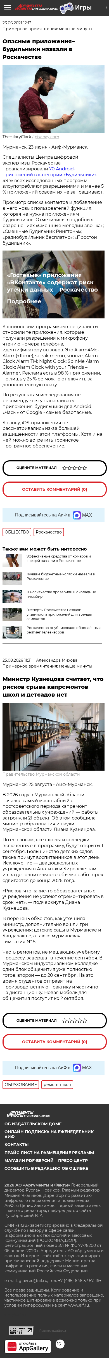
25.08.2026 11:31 (17, 660)
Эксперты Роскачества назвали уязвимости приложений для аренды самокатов (59, 614)
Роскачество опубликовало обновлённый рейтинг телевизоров (64, 630)
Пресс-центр (73, 1160)
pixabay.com (47, 136)
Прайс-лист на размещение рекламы (49, 1152)
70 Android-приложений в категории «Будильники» (50, 171)
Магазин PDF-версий (29, 1160)
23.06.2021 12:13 (17, 22)
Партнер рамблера (52, 1330)
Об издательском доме (32, 1123)
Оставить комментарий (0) (54, 489)
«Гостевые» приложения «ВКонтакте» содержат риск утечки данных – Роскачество (52, 282)
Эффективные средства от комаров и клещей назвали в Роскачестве (59, 558)
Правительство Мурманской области (41, 774)
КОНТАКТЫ (16, 1144)
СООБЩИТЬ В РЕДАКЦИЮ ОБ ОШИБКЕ (46, 1168)
